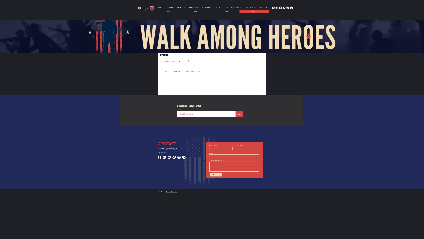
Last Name (239, 145)
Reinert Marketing (172, 192)
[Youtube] (280, 8)
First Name (213, 145)
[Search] (189, 61)
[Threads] (287, 8)
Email (179, 109)
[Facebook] (273, 8)
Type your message (215, 160)
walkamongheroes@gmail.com (170, 148)
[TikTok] (284, 8)
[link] (166, 71)
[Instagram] (276, 8)
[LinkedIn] (291, 8)
